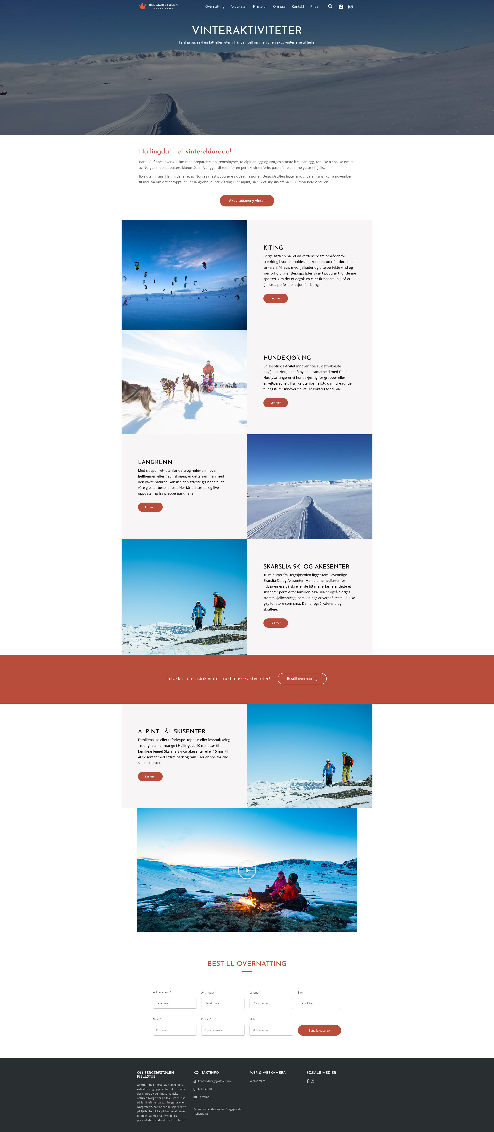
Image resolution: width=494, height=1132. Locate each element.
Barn (301, 992)
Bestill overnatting (302, 678)
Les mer (150, 507)
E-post (206, 1019)
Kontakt (298, 6)
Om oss (279, 6)
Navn (157, 1019)
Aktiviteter (239, 6)
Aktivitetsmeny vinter (247, 200)
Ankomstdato (162, 992)
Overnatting (214, 6)
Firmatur (260, 6)
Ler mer (276, 298)
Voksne (255, 992)
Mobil (253, 1019)
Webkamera (257, 1081)
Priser (315, 6)
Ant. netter (208, 992)
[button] (330, 6)
